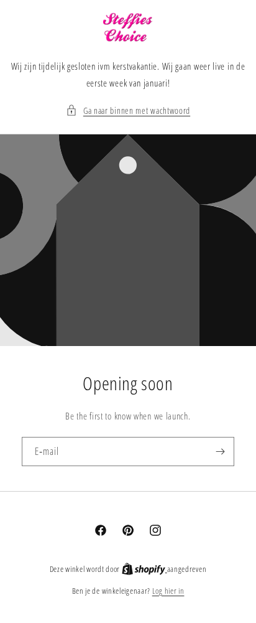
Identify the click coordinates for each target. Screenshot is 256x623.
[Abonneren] (220, 451)
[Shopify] (144, 568)
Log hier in (168, 590)
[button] (128, 110)
